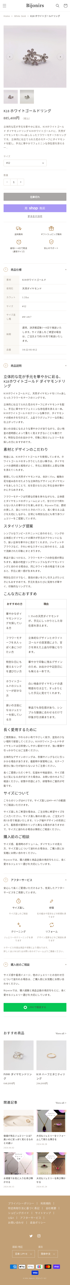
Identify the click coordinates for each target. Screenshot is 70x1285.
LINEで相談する (37, 1007)
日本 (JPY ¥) (21, 1253)
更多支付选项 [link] (35, 216)
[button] (4, 6)
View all (61, 1033)
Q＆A (11, 1218)
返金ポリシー (38, 1222)
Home (7, 16)
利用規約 (46, 1203)
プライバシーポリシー (21, 1203)
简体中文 (46, 1253)
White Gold (20, 16)
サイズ (7, 156)
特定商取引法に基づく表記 (23, 1208)
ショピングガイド (18, 1213)
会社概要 (51, 1208)
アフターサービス (30, 1218)
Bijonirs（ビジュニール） (38, 1278)
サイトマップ (43, 1213)
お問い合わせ (16, 1222)
